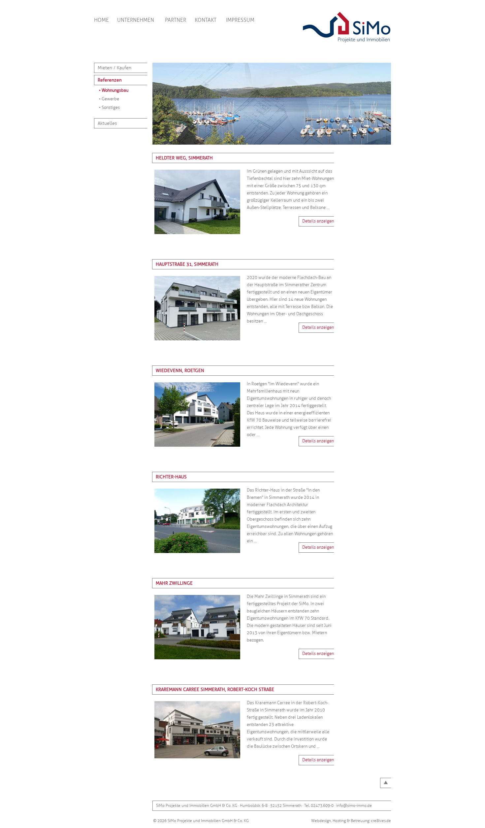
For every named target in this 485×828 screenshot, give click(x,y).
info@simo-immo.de (354, 805)
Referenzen (110, 80)
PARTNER (175, 20)
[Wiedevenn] (197, 447)
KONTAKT (205, 20)
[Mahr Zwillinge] (197, 660)
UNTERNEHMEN (135, 20)
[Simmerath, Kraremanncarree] (197, 759)
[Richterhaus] (197, 553)
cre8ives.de (381, 820)
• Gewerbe (109, 99)
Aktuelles (107, 123)
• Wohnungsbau (113, 90)
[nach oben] (385, 783)
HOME (101, 20)
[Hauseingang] (197, 234)
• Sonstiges (109, 107)
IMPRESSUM (240, 20)
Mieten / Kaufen (114, 68)
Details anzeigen (318, 221)
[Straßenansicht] (197, 341)
